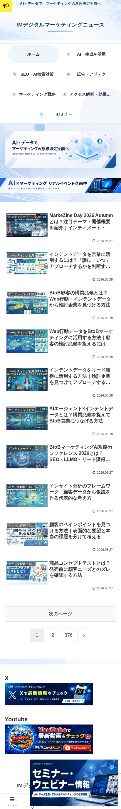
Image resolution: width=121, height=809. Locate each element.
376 (69, 635)
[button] (108, 731)
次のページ (60, 613)
